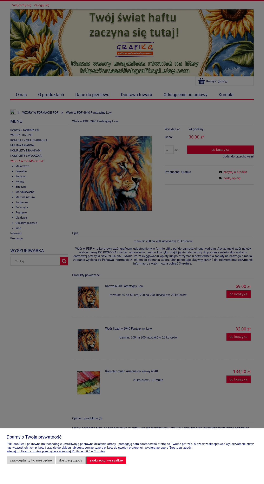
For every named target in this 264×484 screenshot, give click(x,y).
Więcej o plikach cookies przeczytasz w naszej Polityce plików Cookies (56, 451)
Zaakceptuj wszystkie (106, 460)
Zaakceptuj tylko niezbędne (31, 460)
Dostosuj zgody (70, 460)
